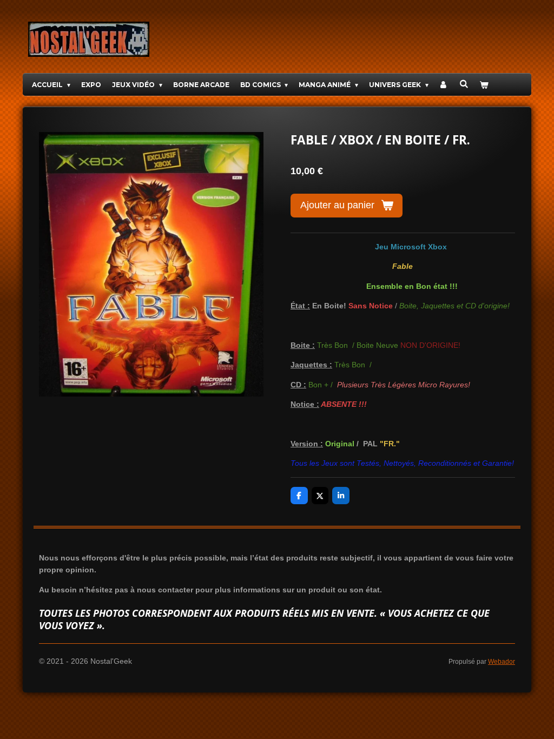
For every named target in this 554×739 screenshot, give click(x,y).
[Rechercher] (464, 83)
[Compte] (444, 84)
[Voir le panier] (484, 84)
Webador (501, 661)
